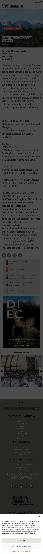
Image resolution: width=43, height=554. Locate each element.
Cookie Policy (16, 551)
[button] (39, 517)
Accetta (21, 540)
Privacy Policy (26, 551)
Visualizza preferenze (21, 546)
